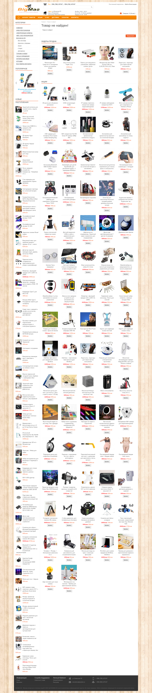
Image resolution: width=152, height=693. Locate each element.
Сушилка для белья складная (107, 519)
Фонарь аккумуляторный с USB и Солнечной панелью (30, 608)
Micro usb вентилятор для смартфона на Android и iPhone (126, 104)
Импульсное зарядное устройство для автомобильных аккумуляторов (69, 298)
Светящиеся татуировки (30, 348)
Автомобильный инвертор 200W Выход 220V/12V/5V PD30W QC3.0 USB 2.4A (30, 507)
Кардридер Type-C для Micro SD (30, 292)
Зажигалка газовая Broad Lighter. (30, 233)
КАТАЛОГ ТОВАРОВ (28, 17)
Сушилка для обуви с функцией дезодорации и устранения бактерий (30, 529)
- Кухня (19, 46)
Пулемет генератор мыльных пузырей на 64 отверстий (69, 489)
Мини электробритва (107, 390)
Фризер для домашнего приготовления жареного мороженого (126, 552)
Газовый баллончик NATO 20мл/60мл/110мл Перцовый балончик (30, 199)
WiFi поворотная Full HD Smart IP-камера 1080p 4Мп (69, 135)
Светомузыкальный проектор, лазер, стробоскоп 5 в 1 (29, 571)
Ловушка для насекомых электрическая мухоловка (107, 359)
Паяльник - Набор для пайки (29, 451)
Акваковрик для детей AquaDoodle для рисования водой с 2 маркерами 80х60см (69, 167)
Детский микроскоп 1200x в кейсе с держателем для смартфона (69, 235)
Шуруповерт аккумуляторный (28, 161)
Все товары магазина (23, 64)
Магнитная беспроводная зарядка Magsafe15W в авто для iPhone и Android (125, 360)
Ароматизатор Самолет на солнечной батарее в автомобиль (88, 166)
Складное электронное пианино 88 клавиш (30, 538)
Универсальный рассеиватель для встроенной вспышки (69, 552)
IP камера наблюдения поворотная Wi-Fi (107, 104)
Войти (127, 4)
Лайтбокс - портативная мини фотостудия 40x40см (69, 359)
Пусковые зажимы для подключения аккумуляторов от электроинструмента (30, 323)
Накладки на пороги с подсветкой (88, 422)
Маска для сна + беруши (30, 579)
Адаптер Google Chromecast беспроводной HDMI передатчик (29, 561)
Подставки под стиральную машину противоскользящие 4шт (30, 497)
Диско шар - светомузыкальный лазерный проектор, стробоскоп (29, 518)
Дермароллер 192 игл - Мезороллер (30, 443)
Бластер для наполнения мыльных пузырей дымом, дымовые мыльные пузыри (107, 201)
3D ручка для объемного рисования (50, 104)
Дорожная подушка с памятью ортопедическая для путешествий (29, 628)
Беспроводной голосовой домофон (69, 198)
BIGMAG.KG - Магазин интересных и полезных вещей (30, 688)
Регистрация (132, 4)
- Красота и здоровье (23, 43)
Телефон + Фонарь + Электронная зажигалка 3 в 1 (50, 552)
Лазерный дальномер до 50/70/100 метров (30, 333)
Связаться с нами (40, 680)
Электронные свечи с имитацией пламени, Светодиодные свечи (29, 208)
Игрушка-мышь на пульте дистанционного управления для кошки (107, 267)
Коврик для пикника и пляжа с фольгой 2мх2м (50, 329)
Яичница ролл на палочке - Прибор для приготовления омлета (69, 583)
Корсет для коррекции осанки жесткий (107, 329)
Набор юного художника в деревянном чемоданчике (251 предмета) (69, 424)
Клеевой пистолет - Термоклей (29, 341)
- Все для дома (21, 40)
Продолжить (131, 36)
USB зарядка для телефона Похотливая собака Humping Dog (50, 135)
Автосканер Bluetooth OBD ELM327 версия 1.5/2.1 (50, 166)
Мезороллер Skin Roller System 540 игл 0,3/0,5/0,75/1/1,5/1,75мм (107, 64)
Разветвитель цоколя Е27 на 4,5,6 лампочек (88, 488)
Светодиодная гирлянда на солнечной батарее (30, 190)
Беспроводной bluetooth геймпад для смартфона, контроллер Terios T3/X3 (50, 200)
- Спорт (19, 48)
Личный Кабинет (58, 680)
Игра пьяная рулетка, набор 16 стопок (88, 266)
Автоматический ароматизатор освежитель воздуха (88, 135)
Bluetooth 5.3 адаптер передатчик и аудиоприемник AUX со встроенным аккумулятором (26, 548)
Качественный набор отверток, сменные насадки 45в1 (125, 298)
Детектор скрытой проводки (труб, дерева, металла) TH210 (30, 252)
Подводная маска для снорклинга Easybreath (50, 455)
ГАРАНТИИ (65, 17)
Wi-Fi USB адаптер (28, 477)
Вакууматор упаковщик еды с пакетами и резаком (30, 358)
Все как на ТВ (20, 38)
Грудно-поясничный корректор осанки (50, 233)
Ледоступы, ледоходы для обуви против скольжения (126, 64)
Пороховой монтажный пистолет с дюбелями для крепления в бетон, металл (88, 457)
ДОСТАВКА (55, 17)
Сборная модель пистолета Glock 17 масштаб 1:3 (29, 406)
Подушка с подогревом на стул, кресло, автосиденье (69, 456)
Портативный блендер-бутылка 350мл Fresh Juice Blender (30, 667)
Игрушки (19, 61)
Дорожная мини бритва (126, 232)
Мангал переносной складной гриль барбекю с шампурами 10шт (30, 376)
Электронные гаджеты (24, 33)
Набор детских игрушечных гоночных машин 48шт (29, 415)
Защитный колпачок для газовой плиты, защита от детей (30, 109)
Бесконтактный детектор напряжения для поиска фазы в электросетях (107, 166)
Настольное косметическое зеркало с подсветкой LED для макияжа (107, 424)
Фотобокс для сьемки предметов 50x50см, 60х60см (107, 552)
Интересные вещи (22, 59)
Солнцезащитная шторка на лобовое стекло (30, 367)
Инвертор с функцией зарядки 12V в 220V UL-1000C (30, 272)
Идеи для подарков (23, 30)
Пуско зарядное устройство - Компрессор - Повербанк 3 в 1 (30, 170)
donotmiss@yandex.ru (78, 682)
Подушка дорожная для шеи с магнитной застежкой (30, 617)
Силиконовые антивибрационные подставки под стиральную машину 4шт (30, 647)
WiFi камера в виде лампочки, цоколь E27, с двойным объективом (30, 589)
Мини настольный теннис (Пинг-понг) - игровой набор (29, 118)
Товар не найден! (51, 21)
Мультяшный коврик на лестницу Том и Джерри (50, 422)
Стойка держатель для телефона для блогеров (69, 519)
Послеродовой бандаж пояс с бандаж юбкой (107, 455)
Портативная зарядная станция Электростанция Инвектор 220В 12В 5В (30, 487)
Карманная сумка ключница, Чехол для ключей (29, 658)
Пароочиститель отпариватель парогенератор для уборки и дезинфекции (30, 262)
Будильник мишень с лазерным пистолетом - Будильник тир (125, 199)
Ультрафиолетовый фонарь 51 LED (29, 225)
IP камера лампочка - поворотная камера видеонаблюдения (88, 104)
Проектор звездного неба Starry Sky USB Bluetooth (50, 488)
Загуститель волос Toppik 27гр (27, 90)
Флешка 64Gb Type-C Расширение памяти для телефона (30, 301)
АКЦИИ (40, 17)
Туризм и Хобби (21, 53)
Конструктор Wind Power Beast (88, 329)
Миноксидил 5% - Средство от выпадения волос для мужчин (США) (50, 65)
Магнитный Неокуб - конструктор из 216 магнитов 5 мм (88, 392)
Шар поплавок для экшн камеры (50, 583)
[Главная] (19, 17)
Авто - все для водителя (24, 35)
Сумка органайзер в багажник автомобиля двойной (88, 520)
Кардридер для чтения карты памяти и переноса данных (30, 470)
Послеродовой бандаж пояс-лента (126, 455)
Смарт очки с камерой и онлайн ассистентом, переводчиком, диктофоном (30, 312)
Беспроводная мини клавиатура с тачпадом (125, 165)
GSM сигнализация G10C (69, 104)
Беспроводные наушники (88, 197)
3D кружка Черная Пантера (28, 144)
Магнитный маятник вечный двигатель (69, 391)
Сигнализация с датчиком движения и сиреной (126, 489)
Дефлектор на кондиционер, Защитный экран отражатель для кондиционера (88, 235)
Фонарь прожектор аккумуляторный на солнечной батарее (29, 598)
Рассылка (56, 682)
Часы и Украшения (22, 56)
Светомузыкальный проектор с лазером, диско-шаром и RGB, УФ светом (30, 283)
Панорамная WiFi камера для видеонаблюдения (126, 422)
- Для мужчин (21, 51)
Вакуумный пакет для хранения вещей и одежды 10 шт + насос (30, 242)
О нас (18, 680)
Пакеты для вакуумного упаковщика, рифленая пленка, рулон (88, 64)
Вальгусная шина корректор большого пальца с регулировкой (30, 396)
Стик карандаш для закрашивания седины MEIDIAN (29, 181)
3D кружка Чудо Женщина (28, 136)
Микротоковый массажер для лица (30, 152)
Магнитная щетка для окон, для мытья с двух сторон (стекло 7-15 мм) (50, 392)
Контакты (19, 682)
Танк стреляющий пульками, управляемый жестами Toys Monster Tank (125, 520)
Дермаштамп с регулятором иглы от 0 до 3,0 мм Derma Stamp (30, 425)
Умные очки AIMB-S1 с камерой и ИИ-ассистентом (30, 128)
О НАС (47, 17)
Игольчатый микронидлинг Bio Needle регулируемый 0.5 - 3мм (30, 434)
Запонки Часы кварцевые (50, 266)
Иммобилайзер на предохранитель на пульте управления (126, 267)
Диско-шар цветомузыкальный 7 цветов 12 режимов (107, 234)
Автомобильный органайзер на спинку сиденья (126, 135)
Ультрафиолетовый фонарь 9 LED (29, 217)
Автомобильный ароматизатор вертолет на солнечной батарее (107, 135)
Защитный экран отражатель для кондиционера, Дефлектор (28, 386)
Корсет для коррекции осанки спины (126, 329)
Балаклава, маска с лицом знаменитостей (29, 637)
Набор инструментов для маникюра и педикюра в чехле (30, 460)
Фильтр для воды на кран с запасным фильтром (88, 552)
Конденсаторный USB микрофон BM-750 (69, 329)
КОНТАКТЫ (75, 17)
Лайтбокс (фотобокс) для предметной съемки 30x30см (50, 359)
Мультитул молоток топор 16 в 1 (126, 391)
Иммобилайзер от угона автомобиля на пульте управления (50, 298)
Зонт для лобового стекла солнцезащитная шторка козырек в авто (69, 267)
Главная (43, 21)
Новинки (19, 28)
